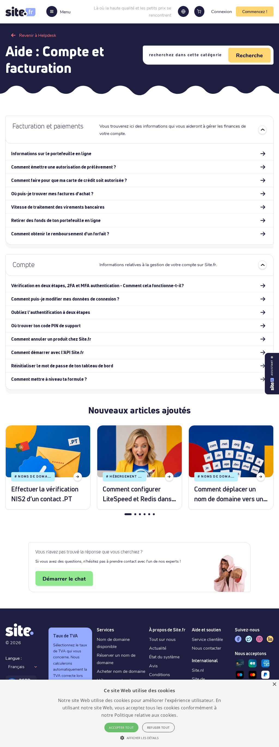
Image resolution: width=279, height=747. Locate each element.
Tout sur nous (162, 639)
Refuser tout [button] (158, 727)
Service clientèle (207, 639)
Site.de (198, 679)
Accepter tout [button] (121, 727)
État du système (164, 656)
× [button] (274, 684)
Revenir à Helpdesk (37, 35)
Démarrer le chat (64, 578)
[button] (139, 737)
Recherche (249, 55)
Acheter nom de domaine (121, 671)
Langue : (13, 658)
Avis (153, 665)
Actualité (157, 648)
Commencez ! (254, 11)
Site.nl (198, 670)
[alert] (139, 713)
